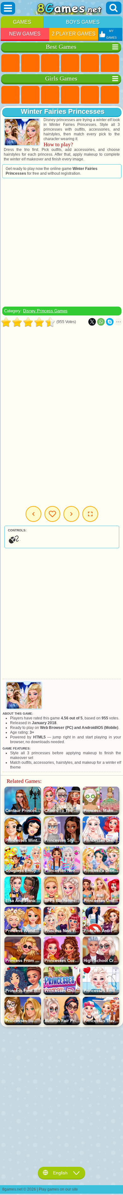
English (60, 1172)
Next (71, 514)
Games (22, 22)
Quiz (90, 95)
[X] (92, 322)
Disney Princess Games (45, 310)
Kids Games (70, 63)
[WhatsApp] (101, 322)
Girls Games (30, 63)
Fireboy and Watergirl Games (50, 95)
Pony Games (10, 95)
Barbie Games (70, 95)
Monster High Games (110, 95)
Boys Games (83, 22)
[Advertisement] (61, 242)
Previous (33, 514)
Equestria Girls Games (30, 95)
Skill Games (110, 63)
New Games (25, 33)
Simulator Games (50, 63)
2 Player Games (74, 33)
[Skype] (110, 322)
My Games (52, 514)
